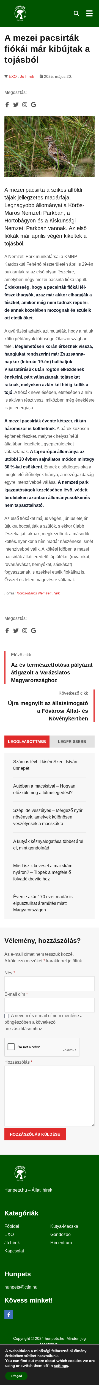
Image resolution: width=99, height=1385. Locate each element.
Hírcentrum (61, 1242)
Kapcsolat (14, 1251)
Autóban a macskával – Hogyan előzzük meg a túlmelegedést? (44, 789)
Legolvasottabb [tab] (27, 741)
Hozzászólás (18, 1062)
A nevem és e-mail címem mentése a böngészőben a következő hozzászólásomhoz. (43, 1022)
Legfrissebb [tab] (72, 741)
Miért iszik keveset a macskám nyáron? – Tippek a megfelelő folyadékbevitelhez (42, 872)
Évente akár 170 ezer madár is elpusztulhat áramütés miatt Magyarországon (43, 903)
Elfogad (16, 1376)
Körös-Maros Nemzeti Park (38, 593)
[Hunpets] (19, 13)
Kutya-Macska (64, 1226)
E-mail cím (16, 994)
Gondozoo (60, 1234)
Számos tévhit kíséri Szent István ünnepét (45, 765)
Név (9, 973)
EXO (13, 76)
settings (61, 1365)
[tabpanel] (49, 836)
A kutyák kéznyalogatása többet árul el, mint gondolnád (48, 844)
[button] (76, 13)
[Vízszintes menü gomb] (89, 13)
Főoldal (11, 1226)
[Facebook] (8, 1314)
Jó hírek (27, 76)
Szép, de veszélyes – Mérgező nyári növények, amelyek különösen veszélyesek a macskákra (48, 817)
